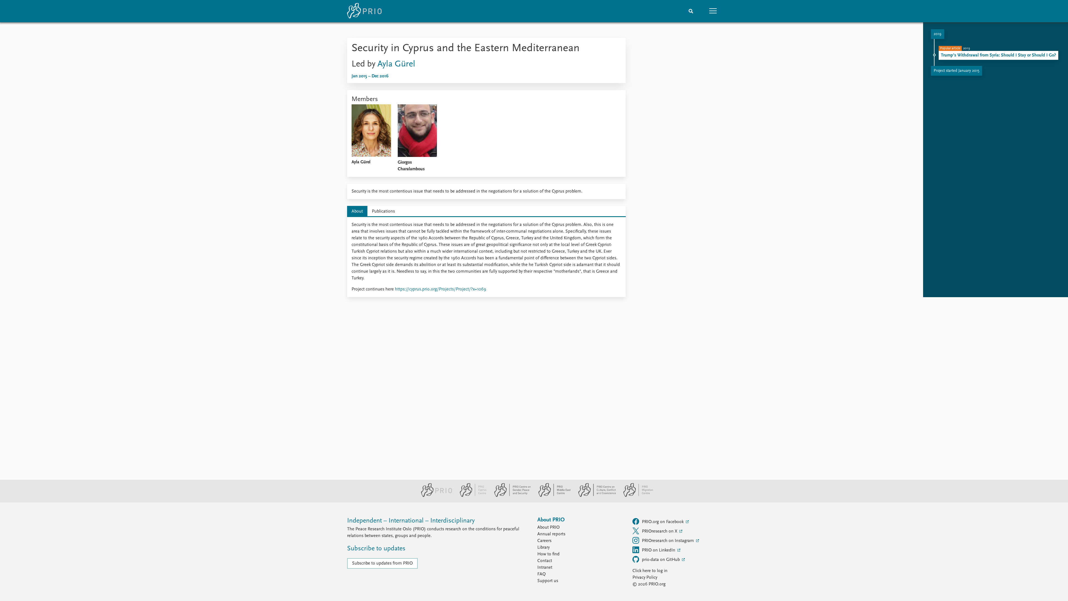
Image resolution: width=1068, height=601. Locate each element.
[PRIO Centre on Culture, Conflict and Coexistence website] (594, 496)
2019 (937, 34)
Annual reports (551, 534)
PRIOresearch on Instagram (668, 541)
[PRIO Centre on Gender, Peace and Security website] (510, 496)
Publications (383, 211)
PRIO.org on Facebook (663, 522)
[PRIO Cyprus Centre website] (471, 496)
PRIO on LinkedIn (659, 550)
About (357, 211)
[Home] (364, 11)
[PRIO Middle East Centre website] (552, 496)
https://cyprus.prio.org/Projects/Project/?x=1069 (440, 289)
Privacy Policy (644, 577)
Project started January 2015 (956, 71)
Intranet (544, 567)
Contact (544, 561)
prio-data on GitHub (661, 560)
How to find (548, 554)
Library (543, 547)
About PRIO (548, 527)
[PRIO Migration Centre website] (635, 496)
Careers (544, 541)
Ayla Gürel (396, 64)
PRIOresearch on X (660, 531)
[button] (713, 11)
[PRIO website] (434, 496)
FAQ (541, 574)
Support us (547, 581)
